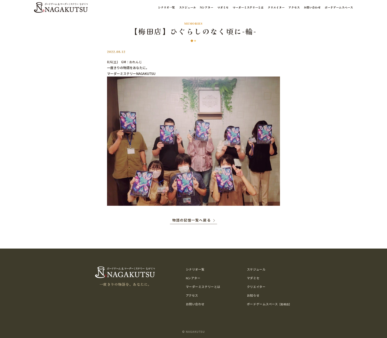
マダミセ (223, 7)
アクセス (294, 7)
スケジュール (187, 7)
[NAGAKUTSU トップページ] (61, 7)
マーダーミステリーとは (248, 7)
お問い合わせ (312, 7)
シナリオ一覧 (166, 7)
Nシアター (206, 7)
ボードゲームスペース (339, 7)
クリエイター (276, 7)
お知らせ (253, 295)
